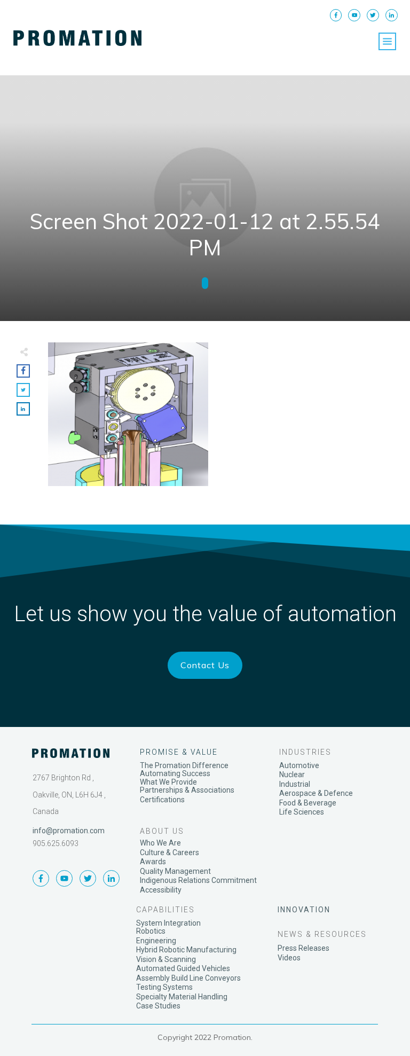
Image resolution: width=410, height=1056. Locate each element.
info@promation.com (69, 830)
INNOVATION (304, 909)
